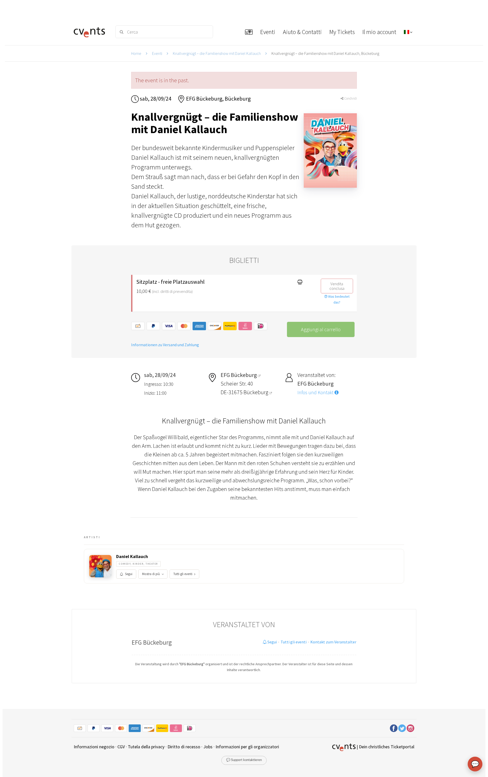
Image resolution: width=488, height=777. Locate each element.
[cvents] (91, 31)
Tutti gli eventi (182, 574)
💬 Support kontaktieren (244, 760)
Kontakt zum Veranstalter (333, 641)
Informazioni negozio (94, 747)
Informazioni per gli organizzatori (247, 747)
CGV (121, 747)
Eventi (157, 53)
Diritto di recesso (183, 747)
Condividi (350, 98)
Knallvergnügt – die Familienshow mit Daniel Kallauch (217, 53)
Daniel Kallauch (132, 556)
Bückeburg (256, 392)
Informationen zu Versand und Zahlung (165, 344)
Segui (128, 574)
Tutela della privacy (146, 747)
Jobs (207, 747)
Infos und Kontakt (315, 392)
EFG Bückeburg (152, 642)
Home (136, 53)
